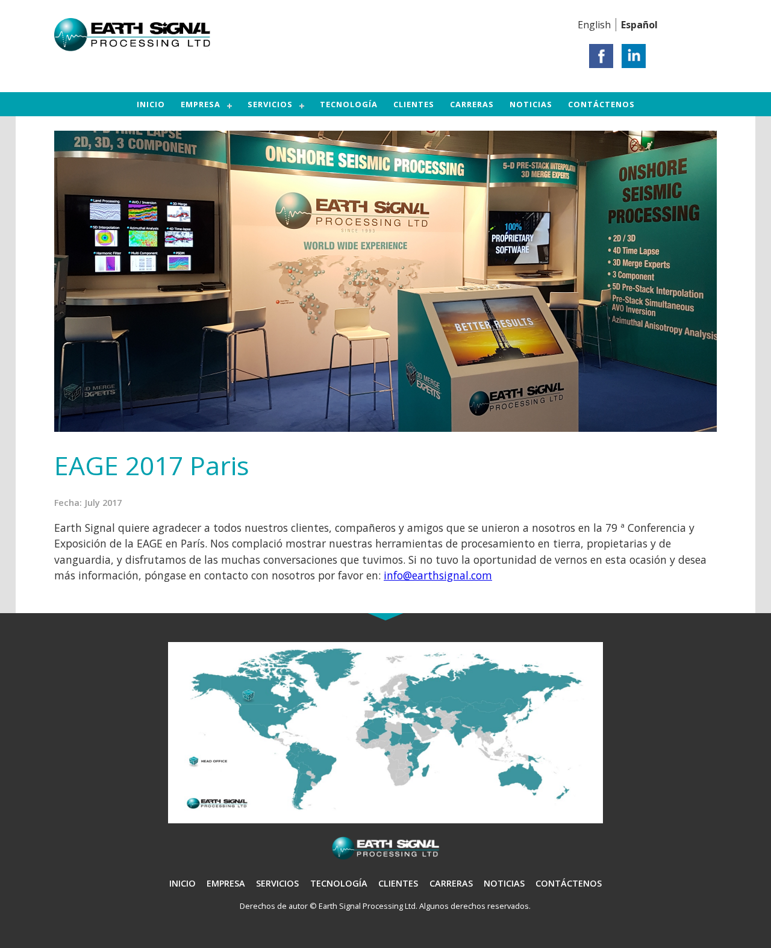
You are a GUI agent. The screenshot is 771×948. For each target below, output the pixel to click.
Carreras (472, 104)
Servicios (270, 104)
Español (639, 24)
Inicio (151, 104)
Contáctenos (601, 104)
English (594, 24)
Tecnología (349, 104)
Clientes (413, 104)
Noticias (531, 104)
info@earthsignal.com (438, 575)
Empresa (200, 104)
